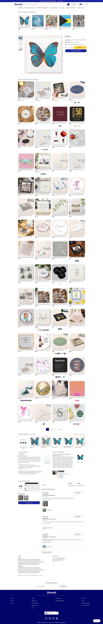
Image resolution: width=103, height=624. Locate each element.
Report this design (80, 462)
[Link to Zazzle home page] (18, 4)
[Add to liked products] (61, 37)
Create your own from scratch (47, 463)
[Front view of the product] (43, 54)
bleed (34, 473)
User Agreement (58, 622)
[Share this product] (58, 37)
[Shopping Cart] (87, 4)
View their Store (60, 475)
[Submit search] (68, 4)
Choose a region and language (50, 611)
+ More (54, 470)
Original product (50, 510)
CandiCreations (77, 42)
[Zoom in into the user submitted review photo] (20, 497)
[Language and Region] (82, 4)
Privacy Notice (63, 622)
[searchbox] (46, 4)
